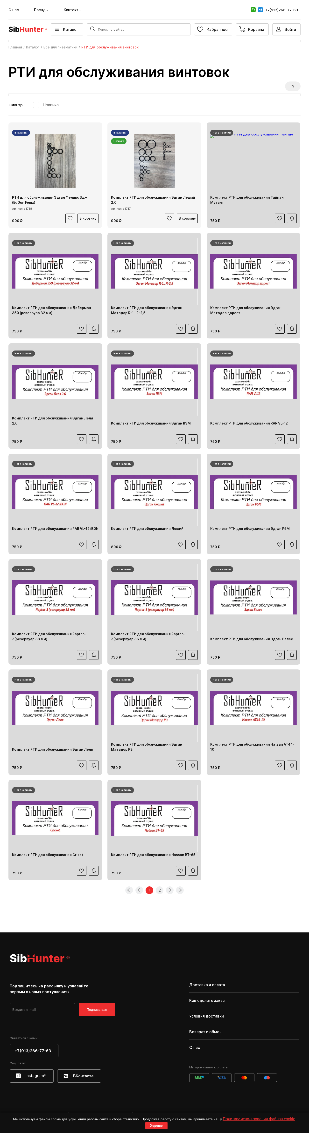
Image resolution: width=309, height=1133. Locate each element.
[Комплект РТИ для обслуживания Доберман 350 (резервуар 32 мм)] (55, 271)
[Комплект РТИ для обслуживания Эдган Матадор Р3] (154, 708)
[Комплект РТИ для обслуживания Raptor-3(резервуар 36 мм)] (154, 597)
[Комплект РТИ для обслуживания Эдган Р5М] (253, 492)
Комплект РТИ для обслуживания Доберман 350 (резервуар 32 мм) (51, 310)
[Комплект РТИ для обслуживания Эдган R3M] (154, 382)
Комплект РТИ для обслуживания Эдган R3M (151, 423)
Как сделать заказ (207, 1000)
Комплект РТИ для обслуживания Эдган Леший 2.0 (153, 199)
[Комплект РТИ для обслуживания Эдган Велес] (253, 597)
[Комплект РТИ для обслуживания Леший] (154, 492)
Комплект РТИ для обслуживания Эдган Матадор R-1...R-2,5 (146, 310)
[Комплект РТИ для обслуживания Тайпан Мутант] (253, 161)
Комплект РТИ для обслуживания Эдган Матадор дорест (245, 310)
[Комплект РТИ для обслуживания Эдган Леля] (55, 708)
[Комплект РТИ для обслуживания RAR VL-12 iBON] (55, 492)
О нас (13, 9)
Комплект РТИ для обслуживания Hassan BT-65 (153, 855)
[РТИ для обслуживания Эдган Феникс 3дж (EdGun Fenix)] (55, 161)
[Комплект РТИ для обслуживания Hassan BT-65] (154, 818)
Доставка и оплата (207, 984)
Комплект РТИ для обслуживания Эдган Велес (251, 639)
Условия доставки (206, 1016)
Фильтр (16, 104)
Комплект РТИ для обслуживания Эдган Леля (52, 749)
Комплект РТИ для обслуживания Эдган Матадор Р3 (146, 746)
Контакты (72, 9)
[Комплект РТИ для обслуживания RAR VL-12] (253, 382)
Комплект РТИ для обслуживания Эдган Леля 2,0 (52, 420)
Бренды (41, 9)
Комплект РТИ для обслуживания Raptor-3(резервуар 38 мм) (49, 636)
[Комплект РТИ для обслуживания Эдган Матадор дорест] (253, 271)
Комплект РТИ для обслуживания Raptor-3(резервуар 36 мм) (148, 636)
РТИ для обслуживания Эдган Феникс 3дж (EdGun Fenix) (49, 199)
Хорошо (156, 1125)
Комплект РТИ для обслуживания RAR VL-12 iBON (55, 528)
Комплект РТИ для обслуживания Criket (47, 855)
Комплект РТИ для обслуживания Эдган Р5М (250, 528)
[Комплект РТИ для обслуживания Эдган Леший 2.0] (154, 161)
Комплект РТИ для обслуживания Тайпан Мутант (247, 199)
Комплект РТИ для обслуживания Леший (147, 528)
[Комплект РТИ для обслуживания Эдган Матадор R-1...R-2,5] (154, 271)
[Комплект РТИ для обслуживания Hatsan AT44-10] (253, 708)
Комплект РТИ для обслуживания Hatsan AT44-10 (252, 746)
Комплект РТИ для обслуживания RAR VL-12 (249, 423)
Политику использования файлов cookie (259, 1119)
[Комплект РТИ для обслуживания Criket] (55, 818)
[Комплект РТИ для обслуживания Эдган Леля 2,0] (55, 382)
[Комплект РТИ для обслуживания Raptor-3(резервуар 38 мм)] (55, 597)
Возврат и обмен (205, 1031)
